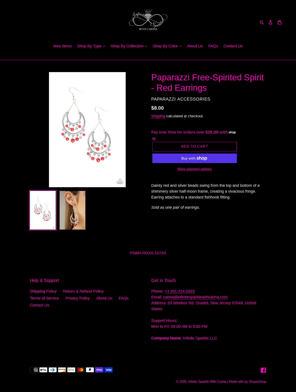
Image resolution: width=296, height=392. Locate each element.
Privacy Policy (77, 298)
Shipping (158, 116)
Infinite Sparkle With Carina (207, 381)
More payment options (195, 169)
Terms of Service (44, 298)
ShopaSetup (257, 381)
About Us (104, 298)
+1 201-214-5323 (180, 291)
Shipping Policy (43, 291)
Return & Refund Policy (83, 291)
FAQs (123, 298)
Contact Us (39, 305)
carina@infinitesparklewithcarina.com (195, 297)
